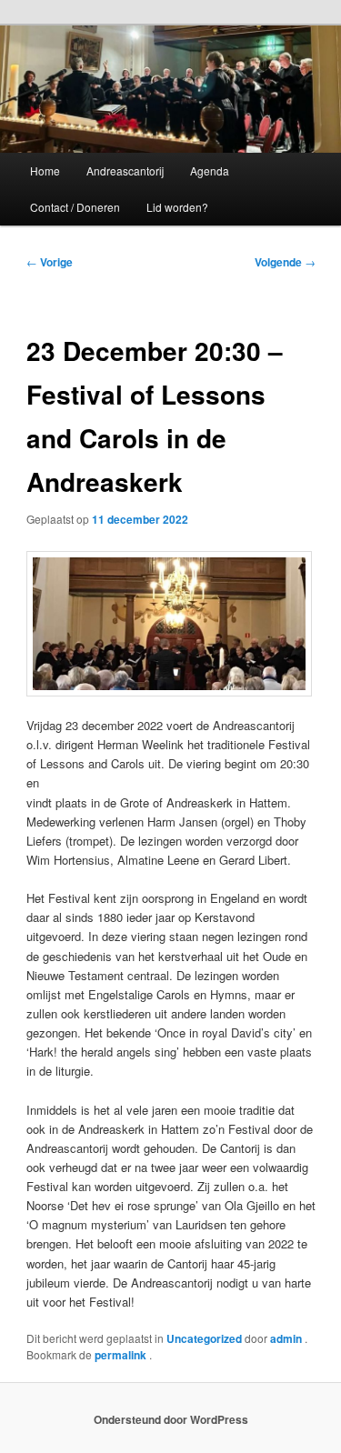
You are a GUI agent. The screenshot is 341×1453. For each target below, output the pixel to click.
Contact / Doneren (75, 207)
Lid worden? (177, 207)
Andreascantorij (125, 170)
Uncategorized (204, 1338)
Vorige (49, 262)
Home (45, 170)
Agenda (209, 170)
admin (287, 1338)
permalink (122, 1355)
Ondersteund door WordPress (171, 1419)
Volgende (285, 262)
